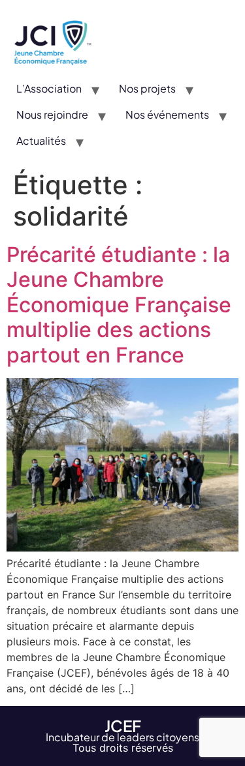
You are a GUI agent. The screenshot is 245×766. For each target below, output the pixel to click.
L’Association (49, 88)
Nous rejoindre (52, 114)
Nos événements (167, 114)
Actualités (41, 140)
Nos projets (147, 88)
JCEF (123, 725)
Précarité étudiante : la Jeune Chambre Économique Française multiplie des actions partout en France (119, 305)
